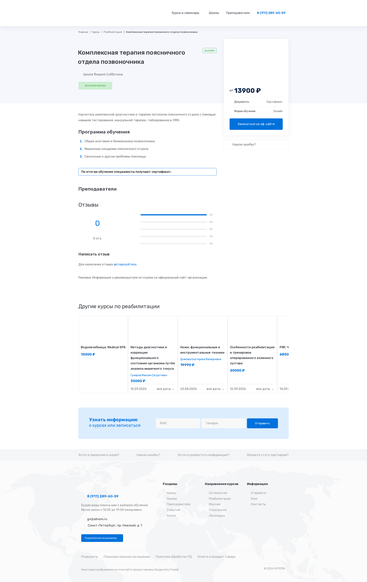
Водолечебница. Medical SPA (103, 347)
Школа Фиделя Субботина (103, 74)
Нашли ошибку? (244, 144)
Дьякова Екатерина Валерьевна (200, 359)
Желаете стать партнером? (268, 455)
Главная (83, 32)
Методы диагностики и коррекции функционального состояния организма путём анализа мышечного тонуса (153, 357)
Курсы (95, 32)
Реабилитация (113, 32)
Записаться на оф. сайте (256, 124)
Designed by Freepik (166, 569)
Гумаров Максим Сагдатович (149, 375)
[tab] (119, 306)
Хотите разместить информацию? (203, 455)
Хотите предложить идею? (98, 455)
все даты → (166, 389)
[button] (102, 538)
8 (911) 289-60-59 (102, 496)
